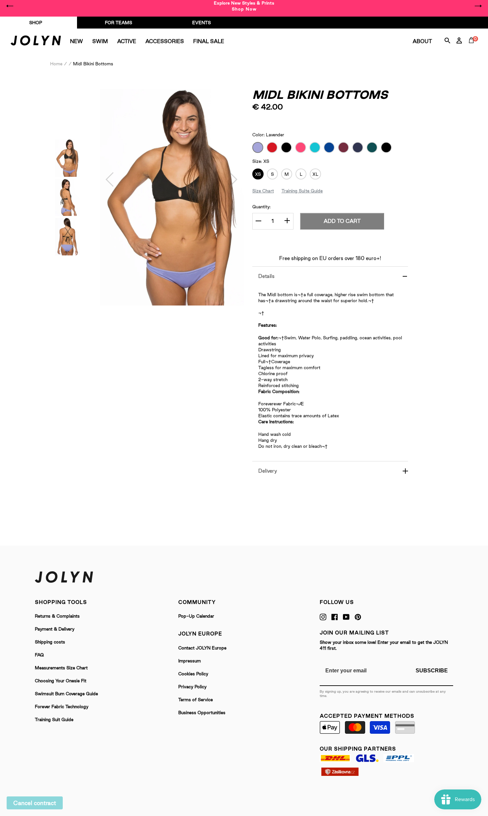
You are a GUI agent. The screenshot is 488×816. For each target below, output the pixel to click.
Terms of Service (195, 699)
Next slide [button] (478, 6)
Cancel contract (34, 803)
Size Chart (263, 190)
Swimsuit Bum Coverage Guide (66, 693)
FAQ (39, 654)
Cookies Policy (193, 673)
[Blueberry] (329, 147)
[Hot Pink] (300, 147)
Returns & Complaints (57, 616)
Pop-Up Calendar (196, 616)
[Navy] (357, 147)
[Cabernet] (343, 147)
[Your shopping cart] (472, 47)
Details (266, 276)
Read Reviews (314, 119)
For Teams (118, 22)
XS (258, 174)
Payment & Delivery (54, 629)
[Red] (272, 147)
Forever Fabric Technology (61, 706)
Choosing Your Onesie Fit (60, 680)
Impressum (189, 660)
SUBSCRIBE (432, 670)
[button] (110, 179)
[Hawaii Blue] (314, 147)
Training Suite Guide (302, 190)
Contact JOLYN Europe (202, 648)
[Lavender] (257, 147)
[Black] (286, 147)
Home (56, 63)
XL (315, 174)
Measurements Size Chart (61, 667)
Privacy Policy (192, 686)
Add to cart (342, 221)
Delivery (267, 471)
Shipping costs (50, 642)
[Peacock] (371, 147)
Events (201, 22)
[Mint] (386, 147)
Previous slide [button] (10, 6)
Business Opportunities (201, 712)
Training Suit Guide (54, 719)
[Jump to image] (67, 174)
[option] (244, 6)
